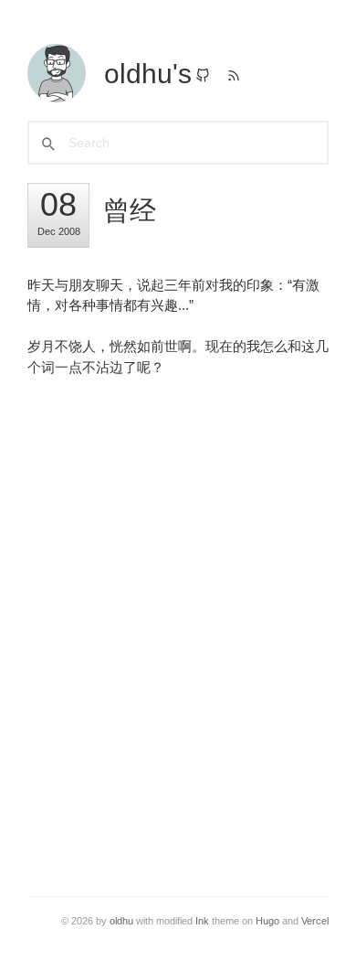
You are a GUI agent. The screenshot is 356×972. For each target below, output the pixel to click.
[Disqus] (178, 624)
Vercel (315, 920)
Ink (202, 920)
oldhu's (148, 74)
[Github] (203, 77)
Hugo (267, 920)
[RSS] (234, 77)
